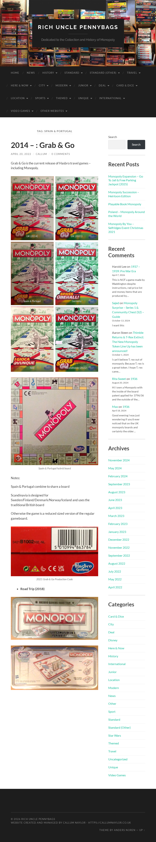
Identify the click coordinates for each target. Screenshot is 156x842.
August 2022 (116, 563)
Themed (62, 98)
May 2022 (115, 579)
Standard (71, 72)
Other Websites (52, 110)
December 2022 (118, 539)
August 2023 (116, 492)
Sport (111, 711)
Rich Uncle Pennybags (78, 27)
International (110, 98)
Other (112, 703)
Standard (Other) (103, 72)
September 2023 (119, 484)
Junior (83, 85)
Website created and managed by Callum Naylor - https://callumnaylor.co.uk (71, 822)
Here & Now (19, 85)
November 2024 (119, 460)
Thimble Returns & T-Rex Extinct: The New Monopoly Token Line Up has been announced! (128, 342)
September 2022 (119, 555)
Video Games (20, 110)
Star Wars (114, 735)
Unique (83, 98)
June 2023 (115, 500)
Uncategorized (117, 759)
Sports (40, 98)
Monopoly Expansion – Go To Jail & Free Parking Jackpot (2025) (125, 180)
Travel (132, 72)
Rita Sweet (119, 378)
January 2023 (117, 531)
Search (112, 137)
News (31, 72)
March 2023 (116, 516)
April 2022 (115, 587)
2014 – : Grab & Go (43, 145)
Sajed (115, 303)
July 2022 (114, 571)
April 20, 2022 (21, 153)
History (48, 72)
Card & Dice (125, 85)
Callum (41, 153)
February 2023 (117, 524)
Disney (112, 640)
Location (18, 98)
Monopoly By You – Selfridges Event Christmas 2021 (125, 228)
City (42, 85)
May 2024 (115, 468)
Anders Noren (124, 830)
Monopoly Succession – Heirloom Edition (123, 194)
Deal (102, 85)
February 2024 (117, 476)
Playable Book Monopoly (124, 204)
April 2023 (115, 508)
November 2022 (119, 547)
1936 (134, 378)
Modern (62, 85)
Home (15, 72)
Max (115, 406)
